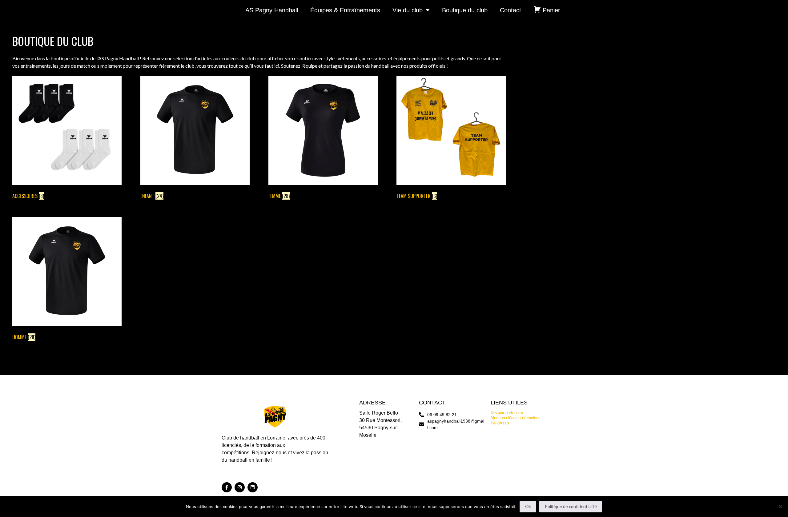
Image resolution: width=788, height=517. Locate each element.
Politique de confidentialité (571, 506)
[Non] (780, 506)
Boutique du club (465, 10)
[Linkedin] (252, 487)
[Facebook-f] (227, 487)
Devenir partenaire (507, 412)
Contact (510, 10)
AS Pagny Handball (271, 10)
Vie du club (407, 10)
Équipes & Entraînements (345, 10)
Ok (528, 506)
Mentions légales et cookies (516, 418)
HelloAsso (500, 423)
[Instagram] (240, 487)
